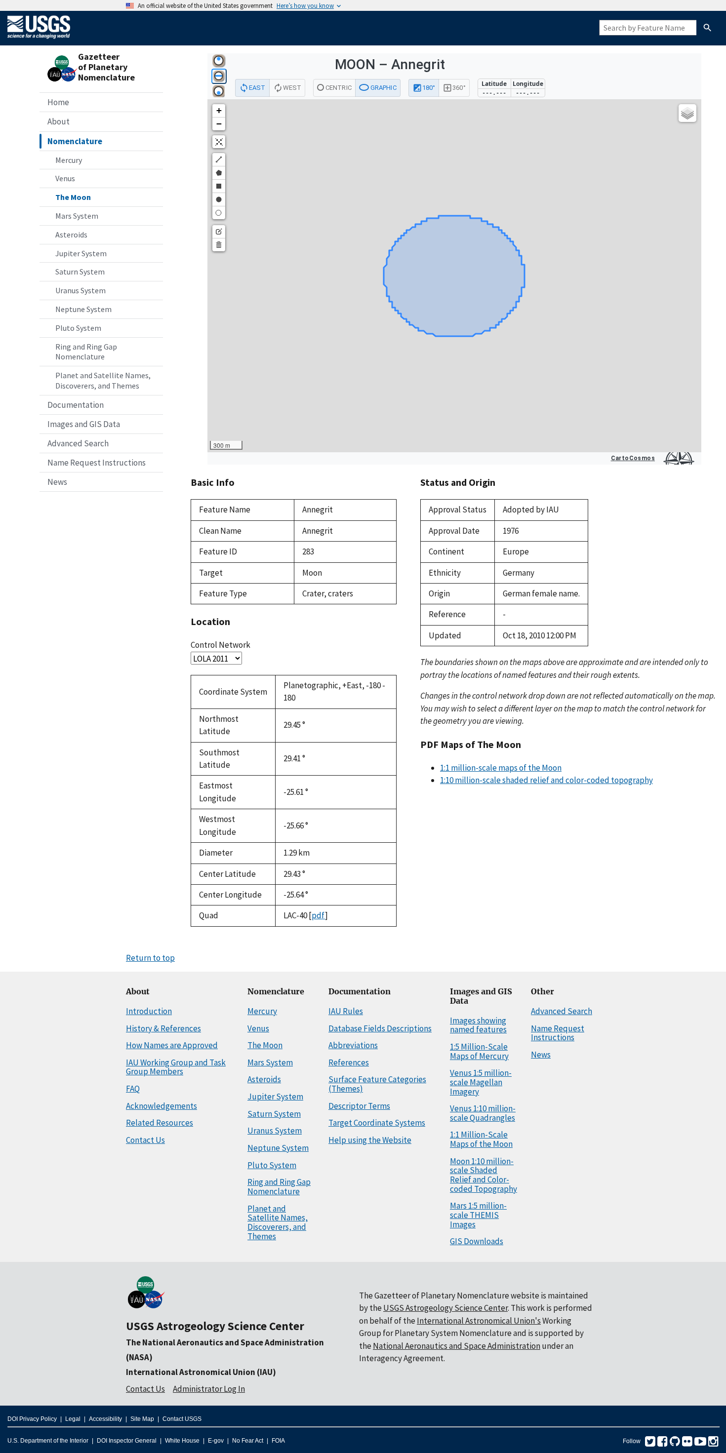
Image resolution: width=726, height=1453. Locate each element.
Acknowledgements (161, 1105)
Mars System (76, 216)
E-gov (216, 1440)
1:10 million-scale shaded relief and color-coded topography (546, 780)
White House (182, 1440)
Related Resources (159, 1122)
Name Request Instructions (96, 462)
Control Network (220, 644)
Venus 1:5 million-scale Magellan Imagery (481, 1082)
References (348, 1062)
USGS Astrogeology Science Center (215, 1326)
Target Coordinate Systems (376, 1122)
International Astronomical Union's (479, 1320)
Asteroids (71, 234)
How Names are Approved (172, 1045)
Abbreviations (353, 1045)
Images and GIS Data (83, 424)
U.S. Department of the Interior (47, 1440)
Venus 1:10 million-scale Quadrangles (483, 1113)
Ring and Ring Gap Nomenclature (86, 352)
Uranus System (80, 290)
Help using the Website (369, 1140)
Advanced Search (78, 443)
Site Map (142, 1418)
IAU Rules (345, 1011)
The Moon (73, 197)
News (57, 481)
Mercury (68, 160)
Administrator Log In (209, 1388)
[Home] (38, 41)
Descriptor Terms (359, 1105)
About (58, 121)
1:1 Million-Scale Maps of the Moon (481, 1139)
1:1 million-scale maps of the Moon (501, 767)
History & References (163, 1028)
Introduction (149, 1011)
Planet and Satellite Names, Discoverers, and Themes (103, 380)
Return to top (150, 957)
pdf (318, 915)
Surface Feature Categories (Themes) (377, 1084)
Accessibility (105, 1418)
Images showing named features (478, 1025)
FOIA (278, 1440)
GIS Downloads (476, 1241)
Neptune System (83, 309)
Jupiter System (81, 253)
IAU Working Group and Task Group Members (176, 1067)
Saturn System (80, 271)
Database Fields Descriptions (380, 1028)
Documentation (75, 404)
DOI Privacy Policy (32, 1418)
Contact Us (145, 1140)
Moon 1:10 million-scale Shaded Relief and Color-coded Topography (483, 1175)
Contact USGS (182, 1418)
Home (58, 102)
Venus (65, 178)
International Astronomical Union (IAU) (201, 1372)
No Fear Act (247, 1440)
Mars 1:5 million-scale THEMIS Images (478, 1214)
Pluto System (78, 328)
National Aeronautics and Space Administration (456, 1345)
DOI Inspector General (127, 1440)
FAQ (133, 1088)
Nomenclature (74, 141)
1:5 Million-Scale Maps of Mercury (479, 1051)
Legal (73, 1418)
